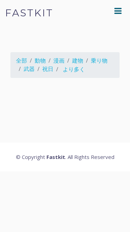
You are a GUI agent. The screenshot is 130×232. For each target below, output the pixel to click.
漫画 (58, 60)
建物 (77, 60)
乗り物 (99, 60)
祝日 (47, 69)
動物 (40, 60)
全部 (21, 60)
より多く (74, 69)
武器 (29, 69)
